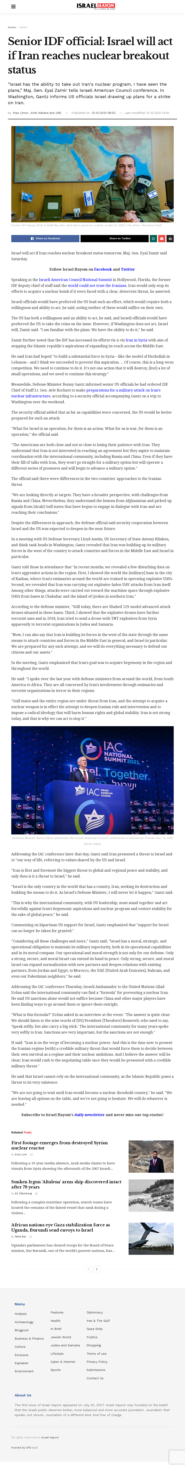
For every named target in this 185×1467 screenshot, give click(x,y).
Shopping (94, 1345)
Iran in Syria (136, 340)
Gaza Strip (95, 1329)
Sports (56, 1370)
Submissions (96, 1370)
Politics (92, 1337)
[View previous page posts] (88, 1269)
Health (55, 1320)
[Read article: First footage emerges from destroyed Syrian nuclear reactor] (151, 1156)
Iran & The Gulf (98, 1320)
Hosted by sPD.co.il (24, 1447)
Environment (24, 1371)
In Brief (56, 1329)
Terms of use (96, 1353)
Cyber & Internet (63, 1361)
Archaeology (24, 1322)
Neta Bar (20, 1236)
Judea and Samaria (65, 1345)
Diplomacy (95, 1312)
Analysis (21, 1313)
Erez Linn (21, 1154)
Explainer (21, 1363)
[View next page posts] (96, 1269)
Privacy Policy (97, 1361)
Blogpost (22, 1330)
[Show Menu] (13, 7)
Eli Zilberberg (23, 1193)
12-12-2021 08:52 (104, 113)
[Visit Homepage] (96, 6)
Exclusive (21, 1355)
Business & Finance (29, 1338)
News (23, 27)
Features (57, 1312)
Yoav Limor (21, 113)
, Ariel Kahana (39, 113)
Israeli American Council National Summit (75, 280)
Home (12, 27)
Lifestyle (57, 1353)
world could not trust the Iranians (97, 285)
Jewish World (61, 1337)
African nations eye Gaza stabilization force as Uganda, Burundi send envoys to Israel (60, 1228)
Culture (20, 1346)
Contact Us (95, 1378)
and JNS (55, 113)
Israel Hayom (50, 1437)
